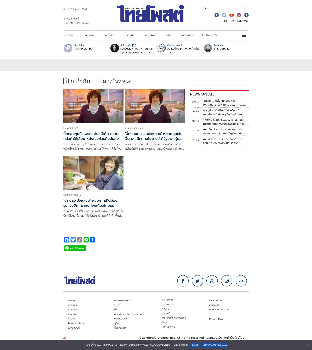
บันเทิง (167, 35)
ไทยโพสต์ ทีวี (209, 35)
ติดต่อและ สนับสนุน (219, 309)
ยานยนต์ (166, 313)
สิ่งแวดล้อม (120, 328)
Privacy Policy (217, 319)
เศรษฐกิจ (129, 35)
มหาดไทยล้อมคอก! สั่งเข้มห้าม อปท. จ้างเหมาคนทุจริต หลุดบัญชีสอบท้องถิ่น (223, 131)
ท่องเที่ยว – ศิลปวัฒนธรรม (128, 314)
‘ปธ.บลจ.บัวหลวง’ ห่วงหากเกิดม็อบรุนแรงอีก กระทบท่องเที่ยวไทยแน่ (90, 203)
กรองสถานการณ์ (122, 300)
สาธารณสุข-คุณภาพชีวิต (174, 318)
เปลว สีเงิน (89, 35)
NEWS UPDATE (202, 94)
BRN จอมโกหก (222, 49)
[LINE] (241, 280)
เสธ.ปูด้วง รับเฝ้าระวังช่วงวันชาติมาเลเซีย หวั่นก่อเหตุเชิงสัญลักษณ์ (222, 112)
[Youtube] (231, 15)
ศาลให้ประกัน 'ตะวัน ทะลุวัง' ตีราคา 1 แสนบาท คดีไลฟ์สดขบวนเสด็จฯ (223, 141)
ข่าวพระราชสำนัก (75, 323)
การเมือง (69, 35)
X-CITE (165, 309)
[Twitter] (224, 15)
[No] (308, 345)
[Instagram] (239, 15)
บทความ (71, 314)
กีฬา (116, 309)
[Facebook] (216, 15)
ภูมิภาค (117, 323)
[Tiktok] (246, 15)
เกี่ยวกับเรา (214, 305)
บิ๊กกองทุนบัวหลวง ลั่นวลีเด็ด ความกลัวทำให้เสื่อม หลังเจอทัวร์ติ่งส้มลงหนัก (91, 138)
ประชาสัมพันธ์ (121, 318)
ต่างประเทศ (149, 35)
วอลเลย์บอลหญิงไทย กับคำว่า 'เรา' (183, 51)
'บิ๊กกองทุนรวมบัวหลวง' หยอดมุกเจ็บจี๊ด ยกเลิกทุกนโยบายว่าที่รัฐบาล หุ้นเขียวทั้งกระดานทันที (153, 138)
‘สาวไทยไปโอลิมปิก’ (84, 49)
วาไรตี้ (117, 305)
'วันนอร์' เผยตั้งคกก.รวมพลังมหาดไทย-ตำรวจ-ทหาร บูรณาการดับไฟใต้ (223, 103)
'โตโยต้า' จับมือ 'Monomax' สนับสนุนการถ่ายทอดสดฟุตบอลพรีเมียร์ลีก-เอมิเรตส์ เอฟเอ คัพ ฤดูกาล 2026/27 (225, 122)
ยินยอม (195, 345)
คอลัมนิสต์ (109, 35)
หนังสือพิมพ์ (187, 35)
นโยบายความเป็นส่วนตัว (215, 345)
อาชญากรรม (168, 304)
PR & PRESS (215, 300)
